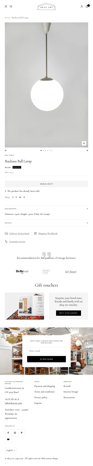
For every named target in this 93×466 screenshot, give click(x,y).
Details (8, 223)
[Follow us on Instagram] (15, 432)
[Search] (11, 6)
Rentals (67, 386)
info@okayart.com (13, 403)
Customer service (17, 241)
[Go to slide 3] (45, 150)
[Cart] (87, 6)
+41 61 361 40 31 (12, 398)
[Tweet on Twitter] (20, 197)
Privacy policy (40, 397)
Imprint (38, 403)
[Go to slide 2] (43, 150)
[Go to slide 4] (47, 150)
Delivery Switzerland (19, 233)
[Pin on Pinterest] (16, 197)
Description (10, 209)
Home (7, 17)
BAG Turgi (9, 155)
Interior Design (71, 391)
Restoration (69, 397)
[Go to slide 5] (49, 150)
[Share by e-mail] (24, 197)
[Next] (87, 150)
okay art (10, 458)
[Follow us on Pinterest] (21, 432)
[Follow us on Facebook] (8, 432)
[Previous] (6, 150)
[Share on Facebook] (12, 197)
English (9, 450)
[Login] (82, 6)
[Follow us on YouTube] (8, 439)
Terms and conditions (44, 391)
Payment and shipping (44, 386)
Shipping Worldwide (48, 233)
